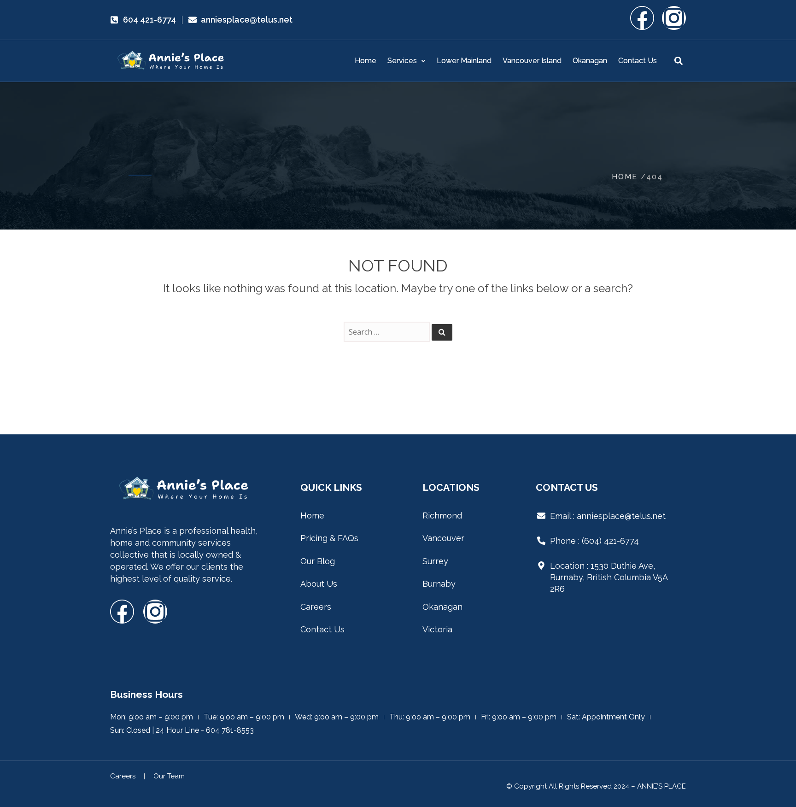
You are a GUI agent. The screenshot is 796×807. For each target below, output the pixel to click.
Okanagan (590, 60)
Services (402, 60)
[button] (678, 61)
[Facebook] (642, 18)
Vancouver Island (532, 60)
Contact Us (637, 60)
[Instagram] (674, 18)
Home (365, 60)
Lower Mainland (464, 60)
